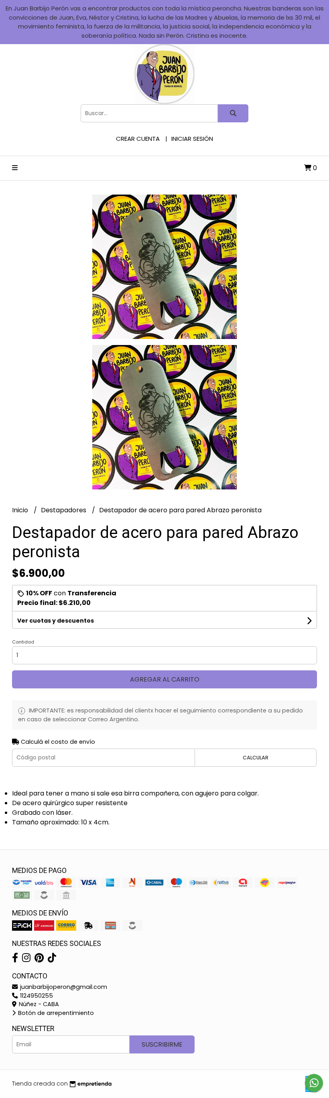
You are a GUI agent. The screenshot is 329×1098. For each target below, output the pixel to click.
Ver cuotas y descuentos (55, 621)
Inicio (21, 510)
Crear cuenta (138, 138)
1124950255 (35, 996)
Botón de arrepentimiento (55, 1013)
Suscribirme (162, 1044)
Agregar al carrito (164, 679)
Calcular (255, 757)
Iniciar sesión (192, 138)
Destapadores (64, 510)
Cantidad (23, 642)
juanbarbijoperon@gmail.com (62, 987)
